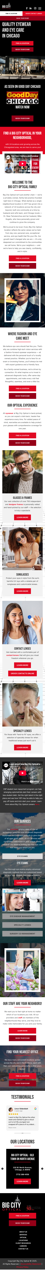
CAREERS (23, 1246)
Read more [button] (12, 1127)
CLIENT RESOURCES (23, 1243)
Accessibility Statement (31, 1264)
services (14, 829)
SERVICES (23, 1235)
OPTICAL (23, 1237)
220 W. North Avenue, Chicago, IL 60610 (22, 1168)
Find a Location (11, 13)
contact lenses (12, 655)
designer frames (16, 504)
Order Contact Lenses (33, 13)
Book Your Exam (22, 49)
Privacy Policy (22, 1267)
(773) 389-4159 (22, 1174)
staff (20, 1018)
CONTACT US (23, 1249)
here (37, 804)
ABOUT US (23, 1232)
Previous (2, 1169)
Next (42, 1169)
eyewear (9, 413)
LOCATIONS (23, 1240)
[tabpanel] (22, 1169)
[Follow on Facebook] (26, 8)
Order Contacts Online (22, 673)
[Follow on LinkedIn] (29, 8)
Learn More (22, 517)
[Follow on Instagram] (34, 8)
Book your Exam (22, 18)
